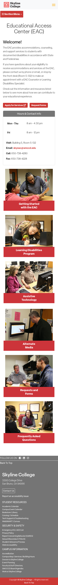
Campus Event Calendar (12, 509)
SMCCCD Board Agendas (12, 568)
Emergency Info (8, 530)
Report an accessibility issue (15, 496)
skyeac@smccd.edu (24, 148)
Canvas (17, 521)
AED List (20, 530)
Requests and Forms (29, 392)
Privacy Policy (8, 533)
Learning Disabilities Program (29, 252)
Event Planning (8, 562)
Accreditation (8, 553)
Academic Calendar (10, 506)
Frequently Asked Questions (29, 438)
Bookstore (6, 512)
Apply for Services (14, 105)
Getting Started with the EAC (29, 205)
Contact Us (8, 490)
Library (14, 512)
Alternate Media (29, 345)
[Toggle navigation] (53, 4)
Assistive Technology (29, 298)
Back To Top (6, 463)
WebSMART (7, 521)
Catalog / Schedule (10, 515)
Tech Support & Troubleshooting (15, 518)
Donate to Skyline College (12, 559)
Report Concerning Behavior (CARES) (17, 536)
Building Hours (29, 556)
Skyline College (25, 579)
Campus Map (7, 556)
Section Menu (12, 14)
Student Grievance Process (13, 542)
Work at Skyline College (12, 571)
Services (18, 556)
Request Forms (38, 105)
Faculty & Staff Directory (12, 565)
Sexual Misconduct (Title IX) (13, 539)
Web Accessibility (9, 545)
